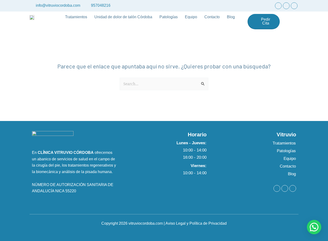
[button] (314, 227)
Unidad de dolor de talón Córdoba (123, 17)
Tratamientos (76, 17)
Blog (231, 17)
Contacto (212, 17)
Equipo (191, 17)
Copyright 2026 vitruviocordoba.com (132, 223)
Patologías (168, 17)
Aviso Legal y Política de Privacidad (196, 223)
